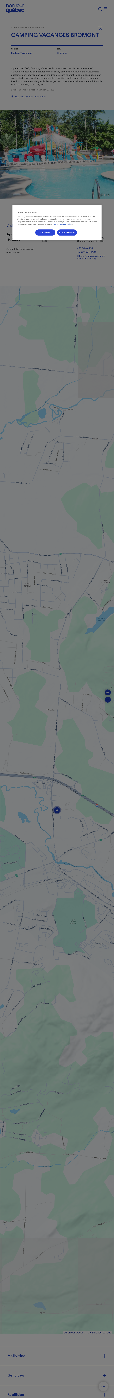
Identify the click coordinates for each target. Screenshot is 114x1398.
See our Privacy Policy (63, 224)
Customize (45, 232)
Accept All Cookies (67, 232)
